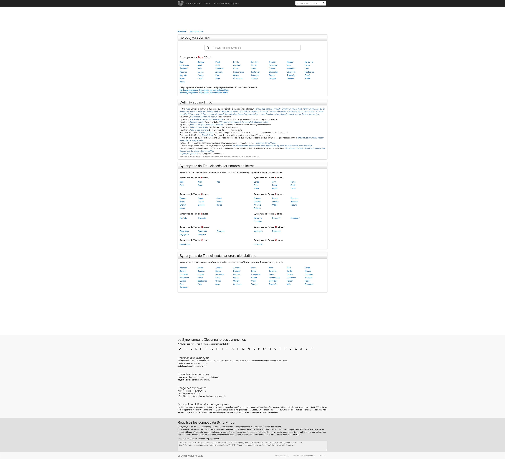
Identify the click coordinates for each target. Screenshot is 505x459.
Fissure (272, 75)
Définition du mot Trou (196, 102)
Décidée (290, 78)
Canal (200, 78)
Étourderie (291, 71)
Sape (217, 78)
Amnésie (219, 71)
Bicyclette (181, 379)
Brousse (201, 62)
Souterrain (219, 68)
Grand (215, 377)
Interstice (255, 75)
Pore (217, 75)
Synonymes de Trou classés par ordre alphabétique (218, 255)
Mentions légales (282, 455)
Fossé (307, 75)
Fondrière (291, 68)
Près (188, 363)
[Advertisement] (252, 18)
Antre (200, 65)
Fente (307, 65)
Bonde (236, 62)
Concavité (273, 65)
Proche (180, 363)
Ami (179, 366)
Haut (190, 377)
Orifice (236, 75)
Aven (217, 65)
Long (180, 377)
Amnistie (183, 75)
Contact (322, 455)
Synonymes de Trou (195, 37)
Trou (207, 3)
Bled (181, 62)
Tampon (272, 62)
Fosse (235, 68)
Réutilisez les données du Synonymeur (207, 422)
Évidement (184, 68)
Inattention (255, 71)
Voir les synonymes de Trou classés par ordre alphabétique (204, 90)
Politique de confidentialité (304, 455)
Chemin (254, 78)
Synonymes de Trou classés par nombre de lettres (217, 165)
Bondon (290, 62)
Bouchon (255, 62)
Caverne (236, 65)
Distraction (273, 71)
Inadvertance (238, 71)
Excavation (184, 65)
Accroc (182, 81)
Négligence (309, 71)
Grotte (253, 68)
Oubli (307, 68)
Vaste (185, 377)
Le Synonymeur (193, 3)
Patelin (218, 62)
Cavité (253, 65)
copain (186, 366)
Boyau (182, 78)
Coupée (272, 78)
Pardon (201, 75)
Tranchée (291, 75)
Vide (289, 65)
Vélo (190, 379)
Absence (183, 71)
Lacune (201, 71)
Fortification (238, 78)
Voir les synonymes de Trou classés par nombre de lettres (204, 92)
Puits (200, 68)
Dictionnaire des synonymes (226, 3)
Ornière (272, 68)
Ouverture (309, 62)
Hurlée (307, 78)
